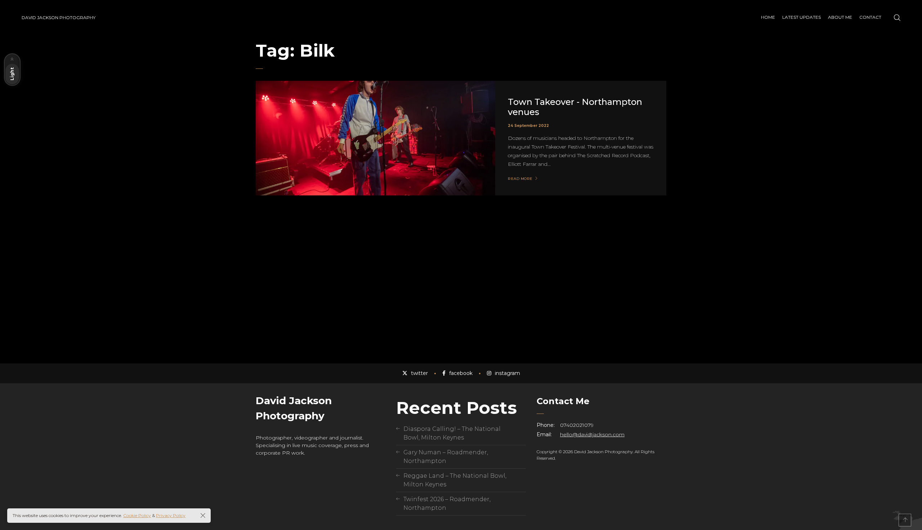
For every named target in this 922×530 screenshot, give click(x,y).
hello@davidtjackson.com (592, 434)
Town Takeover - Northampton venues (575, 107)
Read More (520, 179)
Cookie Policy (137, 515)
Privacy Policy (170, 515)
